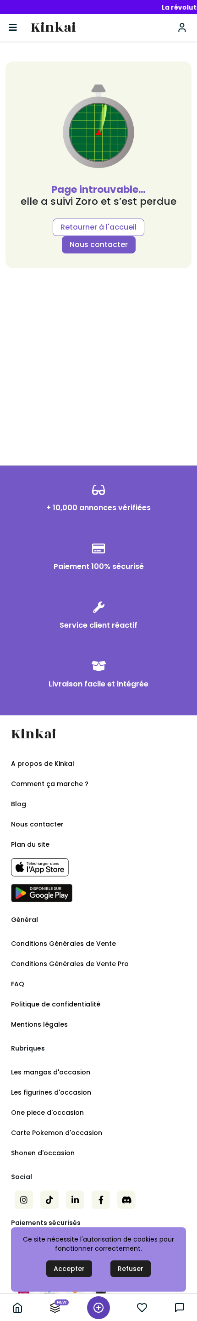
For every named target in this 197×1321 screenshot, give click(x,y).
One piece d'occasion (47, 1112)
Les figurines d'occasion (51, 1092)
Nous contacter (99, 244)
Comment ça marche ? (49, 783)
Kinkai (53, 27)
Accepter (69, 1268)
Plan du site (30, 844)
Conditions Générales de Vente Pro (70, 963)
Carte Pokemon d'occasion (56, 1132)
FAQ (17, 984)
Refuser (130, 1268)
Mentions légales (39, 1024)
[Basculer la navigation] (13, 27)
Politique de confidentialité (55, 1004)
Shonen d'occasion (43, 1153)
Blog (18, 804)
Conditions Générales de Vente (63, 943)
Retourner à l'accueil (98, 227)
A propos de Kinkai (42, 763)
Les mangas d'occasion (50, 1072)
